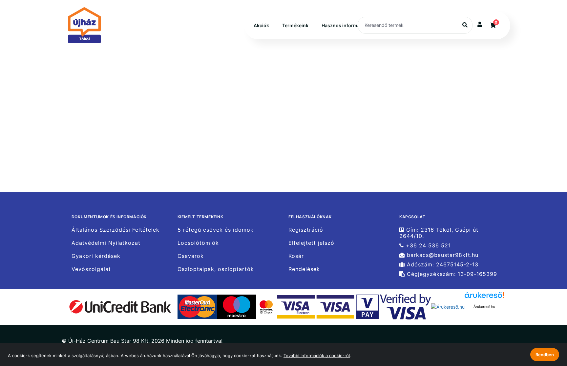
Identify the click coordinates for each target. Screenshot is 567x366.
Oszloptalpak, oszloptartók (216, 269)
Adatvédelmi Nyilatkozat (106, 243)
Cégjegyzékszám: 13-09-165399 (451, 274)
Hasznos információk (345, 25)
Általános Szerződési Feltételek (115, 229)
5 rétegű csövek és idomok (216, 229)
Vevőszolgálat (91, 269)
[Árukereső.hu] (448, 306)
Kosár (296, 256)
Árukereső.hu (484, 307)
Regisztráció (305, 229)
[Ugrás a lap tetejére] (547, 326)
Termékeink (295, 25)
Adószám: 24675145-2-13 (441, 264)
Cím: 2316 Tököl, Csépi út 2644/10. (438, 232)
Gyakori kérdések (96, 256)
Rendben (545, 354)
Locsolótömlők (198, 243)
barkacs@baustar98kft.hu (441, 255)
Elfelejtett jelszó (311, 243)
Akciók (261, 25)
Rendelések (304, 269)
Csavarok (191, 256)
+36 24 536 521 (427, 245)
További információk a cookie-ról (317, 355)
